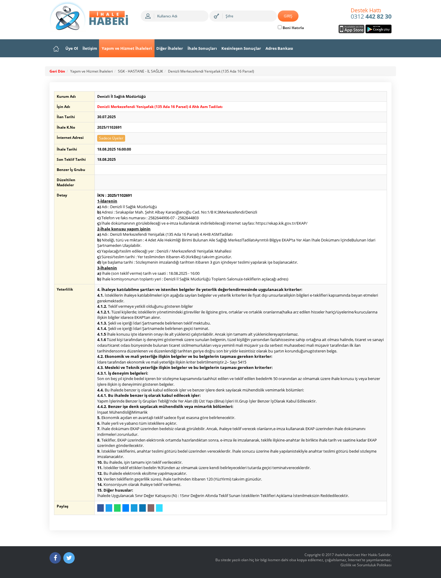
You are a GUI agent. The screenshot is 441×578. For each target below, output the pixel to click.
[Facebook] (55, 558)
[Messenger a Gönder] (125, 508)
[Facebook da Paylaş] (100, 508)
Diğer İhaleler (169, 48)
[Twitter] (69, 558)
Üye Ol (71, 48)
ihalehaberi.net (347, 554)
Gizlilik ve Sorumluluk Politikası (366, 565)
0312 (371, 13)
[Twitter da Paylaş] (109, 508)
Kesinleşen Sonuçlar (241, 48)
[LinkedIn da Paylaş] (142, 508)
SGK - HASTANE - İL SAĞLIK (140, 71)
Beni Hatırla (293, 27)
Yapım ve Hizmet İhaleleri (127, 48)
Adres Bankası (279, 48)
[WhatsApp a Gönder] (117, 508)
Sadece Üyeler (111, 138)
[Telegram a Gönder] (134, 508)
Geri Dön (57, 71)
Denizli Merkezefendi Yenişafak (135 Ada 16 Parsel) (211, 71)
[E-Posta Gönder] (151, 508)
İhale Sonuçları (202, 48)
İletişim (89, 48)
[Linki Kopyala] (159, 508)
